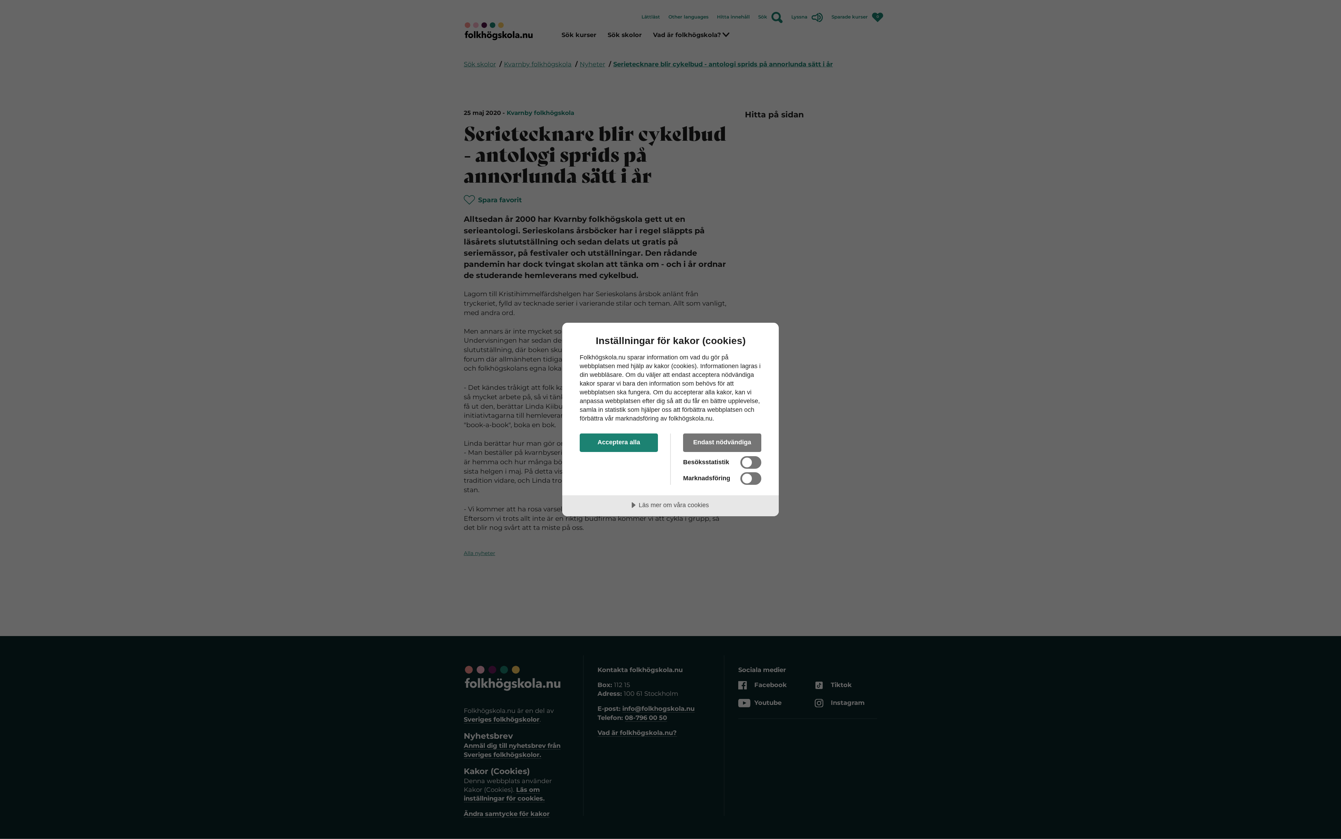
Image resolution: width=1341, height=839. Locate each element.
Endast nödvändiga (722, 442)
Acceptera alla (619, 442)
